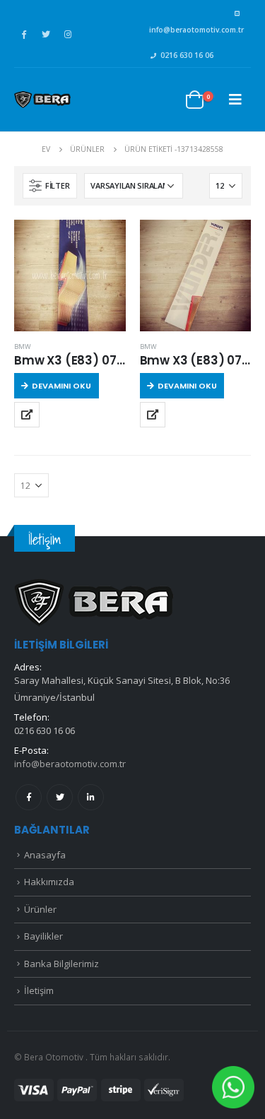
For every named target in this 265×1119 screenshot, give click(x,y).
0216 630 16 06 (186, 55)
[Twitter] (46, 34)
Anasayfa (45, 854)
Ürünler (40, 909)
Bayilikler (43, 936)
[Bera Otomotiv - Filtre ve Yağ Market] (42, 99)
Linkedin (91, 797)
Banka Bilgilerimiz (61, 963)
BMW (22, 346)
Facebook (29, 797)
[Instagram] (68, 34)
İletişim (39, 990)
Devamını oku (61, 385)
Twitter (60, 797)
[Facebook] (24, 34)
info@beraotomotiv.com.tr (196, 30)
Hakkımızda (49, 881)
